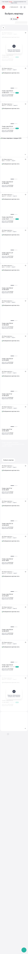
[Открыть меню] (24, 7)
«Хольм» (10, 1)
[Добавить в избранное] (25, 32)
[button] (24, 950)
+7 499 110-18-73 (14, 7)
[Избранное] (21, 7)
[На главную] (3, 7)
